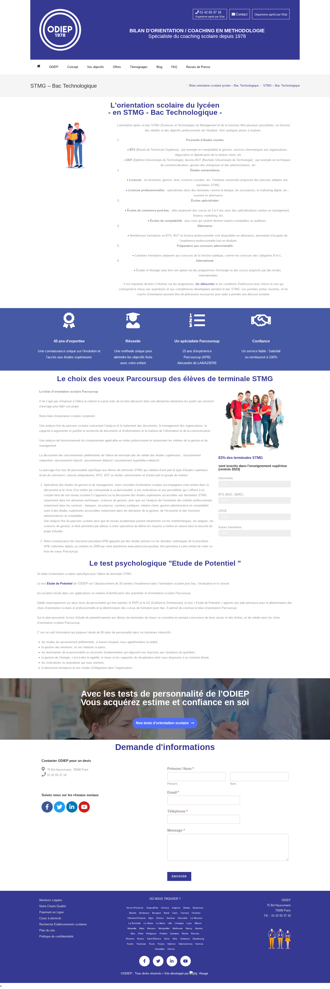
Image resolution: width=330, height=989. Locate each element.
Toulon (130, 944)
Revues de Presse (198, 67)
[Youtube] (84, 807)
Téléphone (177, 811)
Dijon (151, 918)
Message (176, 830)
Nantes (198, 928)
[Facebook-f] (144, 961)
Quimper (174, 933)
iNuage (203, 973)
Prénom (172, 783)
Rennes (195, 933)
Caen (175, 913)
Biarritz (132, 913)
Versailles (160, 949)
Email (173, 792)
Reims (185, 933)
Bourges (156, 913)
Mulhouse (178, 928)
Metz (141, 928)
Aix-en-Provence (134, 907)
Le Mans (160, 923)
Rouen (140, 938)
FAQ (174, 67)
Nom (233, 783)
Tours (151, 944)
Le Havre (148, 923)
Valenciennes (185, 944)
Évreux (160, 918)
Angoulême (152, 907)
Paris (140, 933)
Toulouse (141, 944)
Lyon (189, 923)
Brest (166, 913)
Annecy (165, 907)
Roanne (130, 938)
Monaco (151, 928)
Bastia (186, 907)
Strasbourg (198, 938)
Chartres (196, 913)
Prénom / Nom (180, 769)
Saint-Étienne (154, 938)
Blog (159, 67)
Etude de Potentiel (60, 583)
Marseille (132, 928)
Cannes (185, 913)
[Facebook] (47, 807)
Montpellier (164, 928)
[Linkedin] (71, 807)
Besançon (198, 907)
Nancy (189, 928)
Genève (171, 918)
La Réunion (196, 918)
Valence (171, 944)
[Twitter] (59, 807)
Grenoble (182, 918)
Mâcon (198, 923)
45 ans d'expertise (69, 341)
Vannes (199, 944)
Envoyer (179, 876)
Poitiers (163, 933)
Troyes (160, 944)
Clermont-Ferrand (136, 918)
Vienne (171, 949)
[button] (165, 723)
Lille (170, 923)
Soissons (185, 938)
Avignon (176, 907)
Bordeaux (144, 913)
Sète (174, 938)
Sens (166, 938)
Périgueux (151, 933)
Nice (133, 933)
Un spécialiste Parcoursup (197, 341)
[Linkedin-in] (172, 961)
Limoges (179, 923)
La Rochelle (134, 923)
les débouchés (205, 284)
